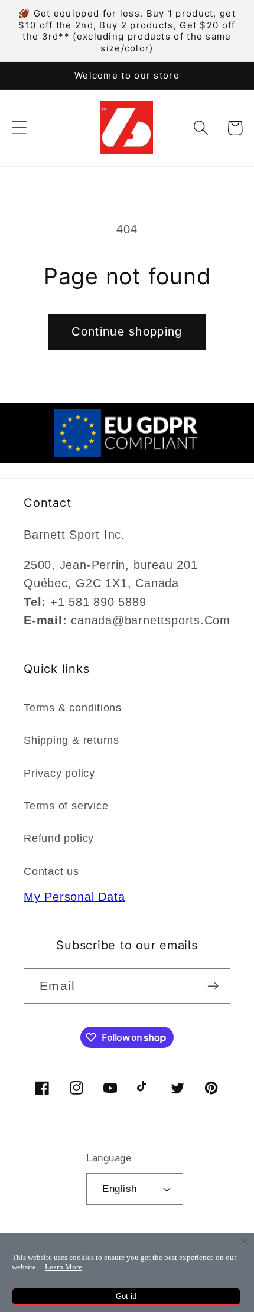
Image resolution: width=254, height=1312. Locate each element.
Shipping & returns (71, 740)
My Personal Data (74, 896)
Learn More (63, 1266)
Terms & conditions (73, 708)
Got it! (126, 1296)
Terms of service (66, 806)
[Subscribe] (213, 986)
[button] (19, 128)
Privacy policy (59, 773)
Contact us (51, 871)
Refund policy (59, 838)
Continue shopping (126, 331)
